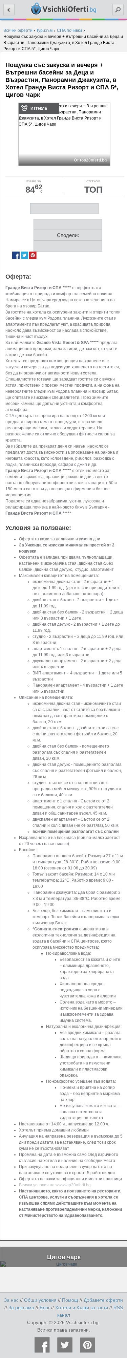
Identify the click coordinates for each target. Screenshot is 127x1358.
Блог (45, 1307)
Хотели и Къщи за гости (81, 1307)
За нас (11, 1300)
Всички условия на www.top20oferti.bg (55, 1185)
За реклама (21, 1307)
